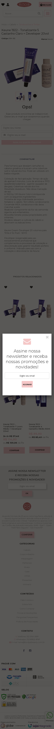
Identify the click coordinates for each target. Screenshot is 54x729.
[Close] (48, 337)
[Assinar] (27, 384)
